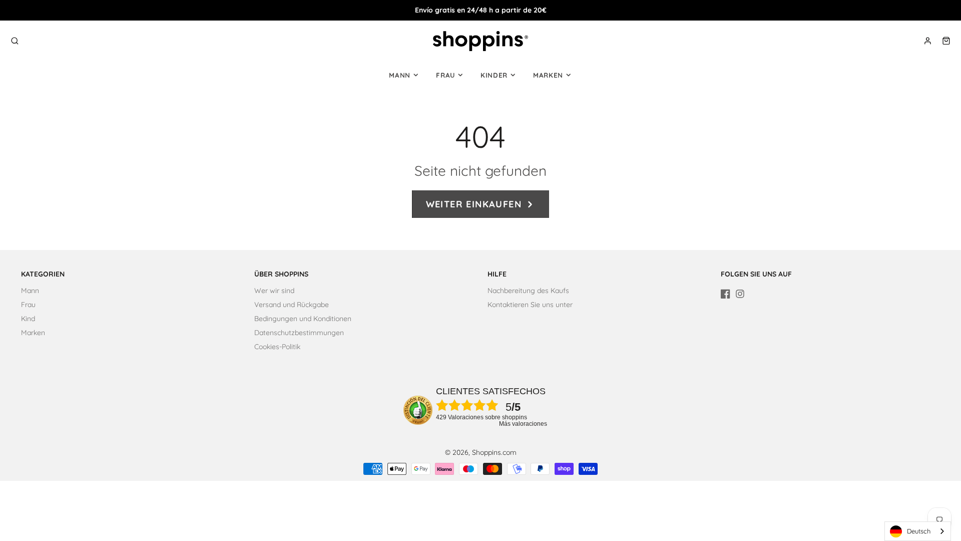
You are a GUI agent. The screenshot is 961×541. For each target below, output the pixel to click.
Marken (548, 75)
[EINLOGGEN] (927, 41)
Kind (28, 318)
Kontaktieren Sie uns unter (530, 304)
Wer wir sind (274, 290)
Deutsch (918, 531)
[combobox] (917, 531)
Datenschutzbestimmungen (299, 332)
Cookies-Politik (277, 346)
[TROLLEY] (946, 41)
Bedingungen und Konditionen (302, 318)
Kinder (494, 75)
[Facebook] (725, 294)
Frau (445, 75)
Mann (399, 75)
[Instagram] (740, 294)
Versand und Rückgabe (291, 304)
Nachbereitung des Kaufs (528, 290)
